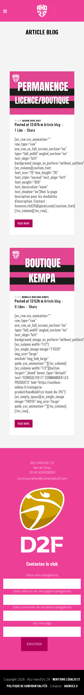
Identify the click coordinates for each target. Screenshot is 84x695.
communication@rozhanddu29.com (42, 478)
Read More (24, 223)
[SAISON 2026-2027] (42, 93)
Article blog (52, 124)
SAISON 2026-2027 (31, 120)
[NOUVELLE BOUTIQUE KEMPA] (42, 269)
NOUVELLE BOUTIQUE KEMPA (35, 297)
